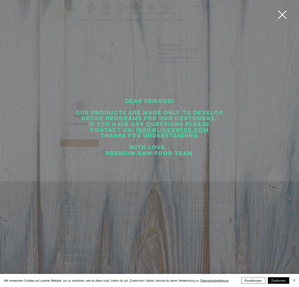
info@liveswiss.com (172, 129)
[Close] (294, 280)
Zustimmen (278, 280)
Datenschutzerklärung (214, 280)
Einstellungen (253, 280)
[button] (282, 14)
